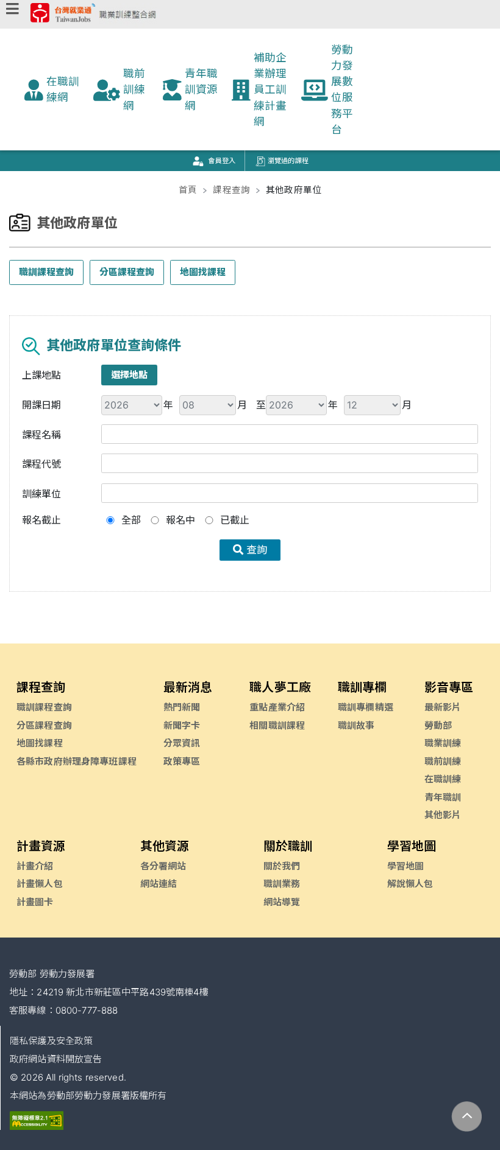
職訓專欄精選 (365, 707)
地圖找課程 (203, 272)
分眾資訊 (182, 743)
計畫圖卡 (35, 902)
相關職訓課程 (277, 725)
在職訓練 (443, 779)
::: (9, 176)
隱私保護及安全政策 (51, 1041)
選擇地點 (129, 374)
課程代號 (42, 464)
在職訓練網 (62, 89)
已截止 (234, 520)
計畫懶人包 (39, 883)
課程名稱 (42, 435)
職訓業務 (282, 883)
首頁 (188, 189)
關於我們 (282, 866)
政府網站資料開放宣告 (56, 1059)
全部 (131, 520)
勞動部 (438, 725)
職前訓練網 (134, 89)
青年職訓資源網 (201, 89)
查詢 (255, 550)
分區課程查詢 (126, 272)
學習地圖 (405, 866)
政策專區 (182, 761)
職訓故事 (356, 725)
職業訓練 (443, 743)
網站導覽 (282, 902)
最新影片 (443, 707)
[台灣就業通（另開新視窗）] (62, 15)
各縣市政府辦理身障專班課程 (76, 761)
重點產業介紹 (277, 707)
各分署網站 (163, 866)
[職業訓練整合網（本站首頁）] (127, 15)
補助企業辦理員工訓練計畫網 (270, 89)
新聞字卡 (182, 725)
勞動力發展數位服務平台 (342, 89)
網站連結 (158, 883)
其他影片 (443, 815)
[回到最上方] (466, 1117)
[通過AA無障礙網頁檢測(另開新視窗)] (36, 1120)
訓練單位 (42, 494)
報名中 (180, 520)
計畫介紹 (35, 866)
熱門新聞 (182, 707)
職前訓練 (443, 761)
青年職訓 (443, 797)
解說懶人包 (410, 883)
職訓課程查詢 (46, 272)
